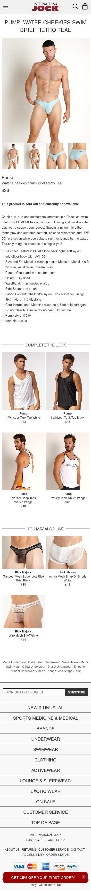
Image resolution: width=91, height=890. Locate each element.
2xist (77, 671)
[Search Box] (75, 6)
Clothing (45, 759)
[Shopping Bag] (85, 6)
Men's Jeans (70, 662)
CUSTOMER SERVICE (53, 849)
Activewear (45, 770)
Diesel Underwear (60, 666)
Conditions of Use (50, 884)
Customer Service (45, 812)
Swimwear (45, 749)
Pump (7, 177)
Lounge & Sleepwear (45, 780)
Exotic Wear (46, 791)
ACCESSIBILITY (33, 854)
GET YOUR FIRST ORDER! (48, 877)
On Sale (45, 801)
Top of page (45, 822)
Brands (45, 728)
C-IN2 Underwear (33, 666)
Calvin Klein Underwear (44, 662)
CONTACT (78, 849)
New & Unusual (45, 707)
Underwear (45, 738)
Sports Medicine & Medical (45, 718)
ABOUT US (12, 849)
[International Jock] (45, 4)
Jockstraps (65, 671)
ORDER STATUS (57, 854)
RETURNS (29, 849)
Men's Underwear (14, 662)
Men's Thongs (47, 671)
